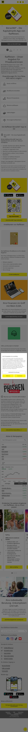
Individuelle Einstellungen (14, 372)
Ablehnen (8, 375)
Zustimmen (19, 375)
